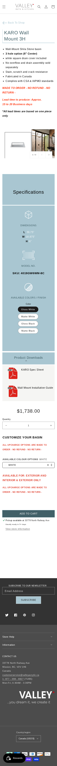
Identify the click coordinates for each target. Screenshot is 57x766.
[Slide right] (48, 154)
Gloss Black (28, 323)
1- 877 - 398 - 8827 (13, 679)
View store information (18, 529)
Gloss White (28, 309)
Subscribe (28, 600)
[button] (3, 6)
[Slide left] (41, 154)
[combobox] (28, 465)
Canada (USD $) (27, 738)
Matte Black (28, 330)
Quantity (6, 419)
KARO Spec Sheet (32, 369)
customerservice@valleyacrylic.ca (20, 675)
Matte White (28, 316)
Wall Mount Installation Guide (36, 387)
